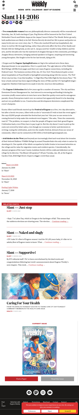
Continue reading (60, 221)
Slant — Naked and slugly (25, 232)
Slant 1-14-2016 (12, 164)
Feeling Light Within (10, 187)
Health (9, 311)
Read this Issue (57, 379)
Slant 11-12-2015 (8, 176)
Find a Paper (21, 379)
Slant (4, 20)
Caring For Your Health (23, 302)
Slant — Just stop (19, 207)
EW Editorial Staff (17, 20)
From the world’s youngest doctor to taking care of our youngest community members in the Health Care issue (36, 308)
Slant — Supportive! (21, 252)
